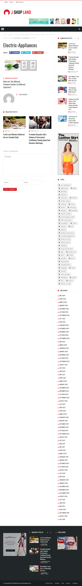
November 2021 (64, 427)
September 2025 (64, 315)
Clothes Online (65, 201)
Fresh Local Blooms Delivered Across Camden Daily (14, 136)
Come (72, 204)
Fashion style (34, 131)
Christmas (64, 198)
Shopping (7, 131)
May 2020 (62, 476)
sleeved (63, 271)
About (12, 2)
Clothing (63, 204)
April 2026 (62, 299)
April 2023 (62, 378)
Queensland (64, 261)
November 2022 (64, 391)
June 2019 (62, 503)
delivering (73, 207)
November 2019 (64, 490)
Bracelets (64, 191)
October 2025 (63, 312)
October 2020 (63, 467)
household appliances (67, 236)
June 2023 (62, 371)
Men (62, 252)
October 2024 (63, 335)
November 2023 (64, 355)
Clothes (74, 198)
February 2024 (64, 348)
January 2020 (63, 483)
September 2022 (64, 397)
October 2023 (63, 358)
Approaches (64, 188)
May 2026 (62, 295)
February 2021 (63, 457)
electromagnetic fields (67, 217)
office (62, 255)
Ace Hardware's (65, 185)
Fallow (74, 223)
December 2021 (64, 424)
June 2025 (62, 322)
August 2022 (63, 401)
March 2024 (63, 345)
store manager (65, 274)
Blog (74, 188)
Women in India (65, 284)
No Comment (26, 38)
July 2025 (62, 318)
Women (68, 583)
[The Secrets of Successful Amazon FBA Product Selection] (62, 119)
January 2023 (63, 384)
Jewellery (64, 245)
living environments (67, 249)
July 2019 (62, 499)
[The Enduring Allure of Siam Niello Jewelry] (62, 90)
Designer (63, 210)
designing (74, 210)
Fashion (63, 226)
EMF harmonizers (66, 220)
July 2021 (62, 440)
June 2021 (62, 443)
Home (6, 2)
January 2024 (63, 351)
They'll (74, 277)
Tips (62, 280)
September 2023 (64, 361)
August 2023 (63, 364)
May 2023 (62, 374)
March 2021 (63, 453)
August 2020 (63, 470)
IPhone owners (65, 242)
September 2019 (64, 493)
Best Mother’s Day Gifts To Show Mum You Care (74, 78)
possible (63, 258)
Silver (73, 268)
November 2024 (64, 332)
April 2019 (62, 509)
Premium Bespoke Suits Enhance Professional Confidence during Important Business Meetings (39, 138)
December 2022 (64, 388)
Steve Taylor (17, 38)
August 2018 (63, 516)
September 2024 (64, 338)
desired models (66, 214)
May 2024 (62, 341)
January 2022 (63, 420)
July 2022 (62, 404)
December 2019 (64, 486)
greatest (63, 229)
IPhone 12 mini (65, 239)
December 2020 (64, 463)
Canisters (64, 194)
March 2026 (63, 302)
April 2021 (62, 450)
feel (72, 226)
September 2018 (64, 513)
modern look (72, 252)
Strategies (64, 277)
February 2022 (64, 417)
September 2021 (64, 434)
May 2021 (62, 447)
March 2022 (63, 414)
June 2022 (62, 407)
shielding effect (65, 265)
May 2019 (62, 506)
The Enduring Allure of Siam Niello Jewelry (73, 90)
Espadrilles (64, 223)
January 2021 (63, 460)
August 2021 (63, 437)
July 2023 (62, 368)
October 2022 (63, 394)
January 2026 (63, 305)
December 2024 (64, 328)
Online (71, 255)
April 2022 (62, 411)
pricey (73, 258)
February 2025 (64, 325)
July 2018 (62, 519)
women (70, 280)
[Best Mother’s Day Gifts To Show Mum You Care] (62, 78)
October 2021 (63, 430)
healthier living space (67, 233)
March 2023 (63, 381)
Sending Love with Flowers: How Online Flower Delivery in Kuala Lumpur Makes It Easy (74, 104)
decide (63, 207)
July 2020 (62, 473)
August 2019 (63, 496)
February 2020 (64, 480)
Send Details (19, 2)
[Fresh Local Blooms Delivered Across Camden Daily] (14, 122)
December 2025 (64, 309)
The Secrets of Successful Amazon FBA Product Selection (73, 119)
